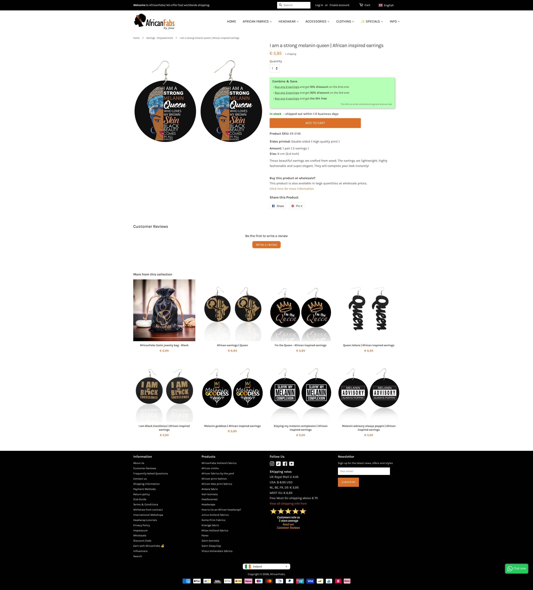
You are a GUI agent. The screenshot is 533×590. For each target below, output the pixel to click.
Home (231, 21)
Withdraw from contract (148, 509)
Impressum (140, 530)
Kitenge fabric (210, 525)
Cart (367, 5)
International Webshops (148, 514)
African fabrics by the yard (218, 473)
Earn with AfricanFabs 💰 (148, 545)
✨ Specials (371, 21)
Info (393, 21)
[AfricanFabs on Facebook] (285, 464)
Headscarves (210, 499)
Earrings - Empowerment (159, 38)
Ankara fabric (210, 489)
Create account (339, 5)
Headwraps (208, 504)
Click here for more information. (292, 189)
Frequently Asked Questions (150, 473)
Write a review (266, 245)
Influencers (140, 551)
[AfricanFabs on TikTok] (278, 465)
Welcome (139, 5)
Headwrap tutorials (145, 520)
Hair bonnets (210, 494)
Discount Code (142, 540)
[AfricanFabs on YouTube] (291, 464)
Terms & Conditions (145, 504)
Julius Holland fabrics (215, 514)
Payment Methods (144, 489)
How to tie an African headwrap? (221, 509)
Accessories (316, 21)
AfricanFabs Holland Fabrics (219, 463)
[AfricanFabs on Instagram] (272, 464)
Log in (319, 5)
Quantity (276, 61)
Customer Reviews (144, 468)
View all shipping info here (288, 503)
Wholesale (139, 535)
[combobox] (293, 5)
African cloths (210, 468)
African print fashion (214, 478)
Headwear (287, 21)
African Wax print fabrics (217, 483)
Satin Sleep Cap (211, 545)
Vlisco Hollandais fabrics (217, 551)
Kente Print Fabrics (213, 520)
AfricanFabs (277, 574)
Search (137, 556)
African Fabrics (256, 21)
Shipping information (146, 483)
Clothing (344, 21)
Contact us (140, 478)
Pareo (205, 535)
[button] (388, 5)
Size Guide (139, 499)
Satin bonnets (210, 540)
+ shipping (290, 53)
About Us (138, 463)
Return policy (141, 494)
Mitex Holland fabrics (215, 530)
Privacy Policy (141, 525)
